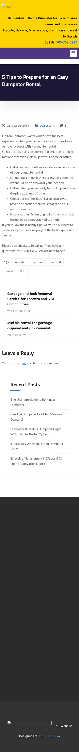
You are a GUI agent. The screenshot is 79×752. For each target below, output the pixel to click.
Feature (38, 262)
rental (9, 271)
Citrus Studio (47, 736)
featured (55, 262)
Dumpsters (47, 125)
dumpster (20, 262)
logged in (26, 363)
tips (22, 271)
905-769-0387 (66, 42)
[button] (73, 53)
